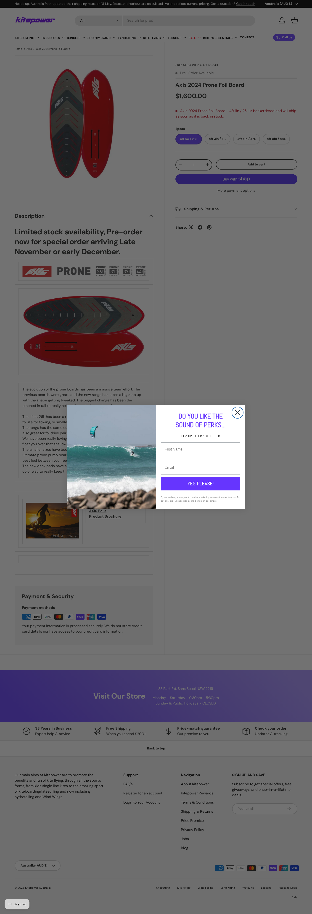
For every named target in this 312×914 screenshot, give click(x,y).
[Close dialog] (237, 412)
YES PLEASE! (201, 483)
